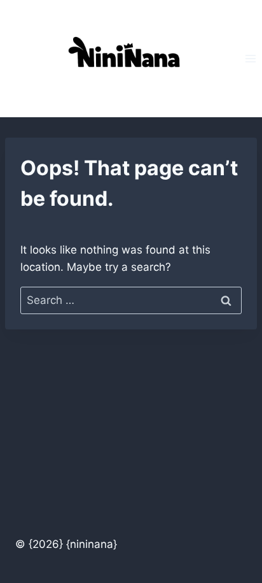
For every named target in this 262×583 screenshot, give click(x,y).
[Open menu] (250, 58)
